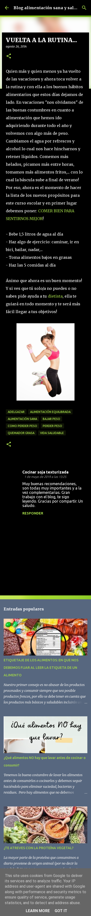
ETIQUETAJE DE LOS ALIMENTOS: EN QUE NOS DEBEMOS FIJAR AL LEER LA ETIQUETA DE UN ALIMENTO (41, 667)
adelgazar (16, 411)
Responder (32, 513)
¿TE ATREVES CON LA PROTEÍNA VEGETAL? (39, 848)
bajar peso (51, 418)
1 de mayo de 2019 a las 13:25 (45, 476)
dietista (55, 296)
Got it (61, 910)
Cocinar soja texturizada (45, 472)
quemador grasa (21, 432)
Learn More (38, 910)
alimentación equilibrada (50, 411)
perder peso (52, 425)
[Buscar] (84, 8)
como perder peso (22, 425)
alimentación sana (22, 418)
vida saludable (52, 432)
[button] (9, 56)
